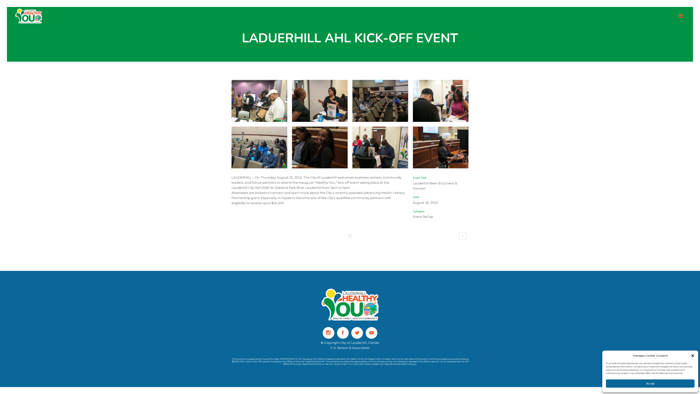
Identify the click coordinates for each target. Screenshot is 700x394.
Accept (650, 383)
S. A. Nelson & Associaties (350, 348)
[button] (693, 356)
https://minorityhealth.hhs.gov (400, 364)
